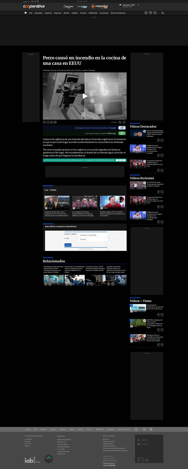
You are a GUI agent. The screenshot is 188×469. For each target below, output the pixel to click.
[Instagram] (38, 1)
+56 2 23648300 (109, 465)
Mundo (66, 13)
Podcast (83, 13)
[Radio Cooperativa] (99, 6)
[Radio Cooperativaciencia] (82, 7)
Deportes (48, 13)
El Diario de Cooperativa (64, 439)
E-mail (67, 238)
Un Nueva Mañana (62, 444)
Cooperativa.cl (107, 456)
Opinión (75, 13)
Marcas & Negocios (118, 13)
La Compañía (28, 439)
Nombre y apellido (70, 234)
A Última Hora (61, 454)
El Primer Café (61, 442)
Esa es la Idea (61, 449)
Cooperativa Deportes (63, 447)
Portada (27, 429)
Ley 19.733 (28, 443)
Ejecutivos (28, 441)
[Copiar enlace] (124, 122)
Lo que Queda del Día (63, 451)
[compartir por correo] (119, 122)
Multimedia (93, 13)
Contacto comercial (108, 441)
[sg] (155, 15)
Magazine (38, 13)
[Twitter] (35, 1)
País (30, 13)
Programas (104, 13)
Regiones (57, 13)
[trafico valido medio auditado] (48, 462)
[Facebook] (32, 1)
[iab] (32, 465)
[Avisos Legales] (146, 15)
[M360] (150, 15)
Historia (27, 446)
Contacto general (108, 443)
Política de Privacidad (85, 249)
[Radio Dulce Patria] (68, 7)
